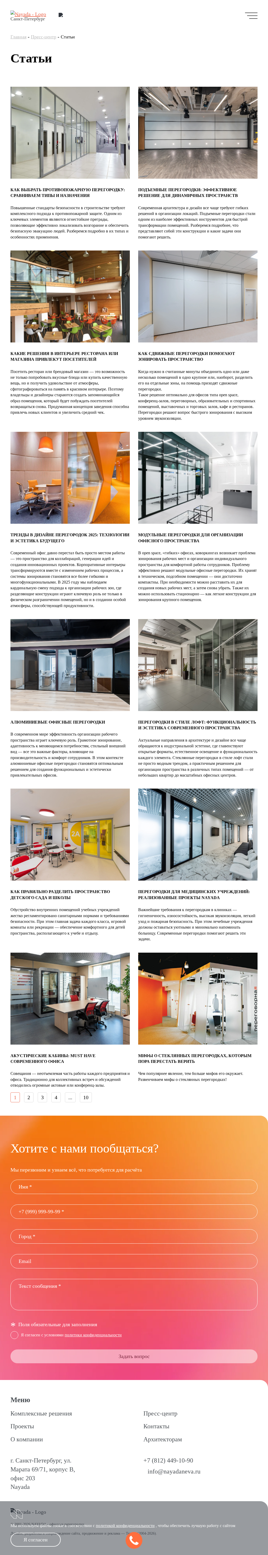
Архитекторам (162, 1439)
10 (85, 1097)
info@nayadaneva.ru (174, 1471)
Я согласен (36, 1539)
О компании (26, 1439)
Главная (18, 36)
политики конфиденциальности (93, 1335)
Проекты (22, 1426)
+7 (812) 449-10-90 (168, 1460)
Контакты (156, 1426)
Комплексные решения (41, 1413)
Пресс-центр (43, 36)
